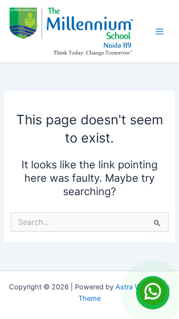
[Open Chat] (152, 292)
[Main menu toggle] (159, 32)
